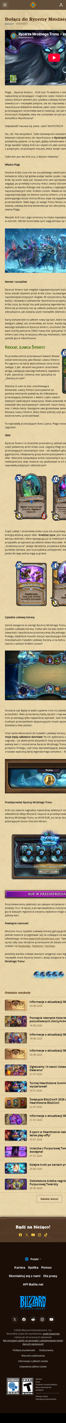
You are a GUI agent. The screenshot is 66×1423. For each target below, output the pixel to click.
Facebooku (24, 946)
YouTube (50, 946)
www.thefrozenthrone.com (44, 938)
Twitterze (37, 946)
